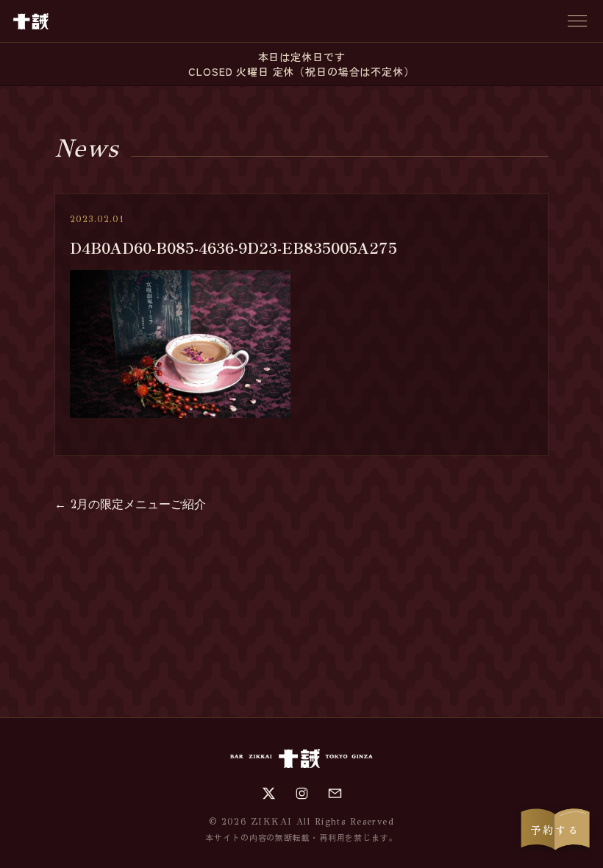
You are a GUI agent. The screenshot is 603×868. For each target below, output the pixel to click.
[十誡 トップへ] (31, 21)
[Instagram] (302, 793)
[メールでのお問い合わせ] (335, 793)
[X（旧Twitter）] (269, 793)
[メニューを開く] (577, 21)
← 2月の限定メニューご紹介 (130, 504)
